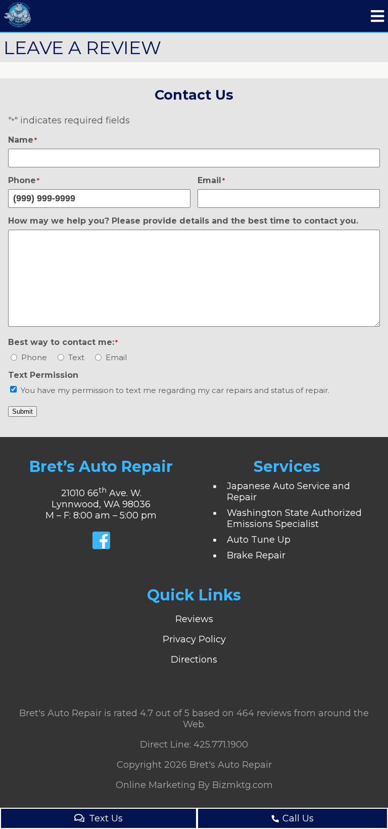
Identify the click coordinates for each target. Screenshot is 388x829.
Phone (34, 357)
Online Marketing (156, 785)
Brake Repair (256, 555)
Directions (194, 659)
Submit (22, 411)
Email (116, 357)
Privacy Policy (194, 639)
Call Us (298, 818)
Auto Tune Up (258, 539)
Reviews (194, 619)
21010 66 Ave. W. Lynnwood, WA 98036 (101, 499)
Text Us (106, 818)
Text (76, 357)
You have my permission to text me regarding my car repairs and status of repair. (175, 390)
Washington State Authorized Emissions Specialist (294, 518)
